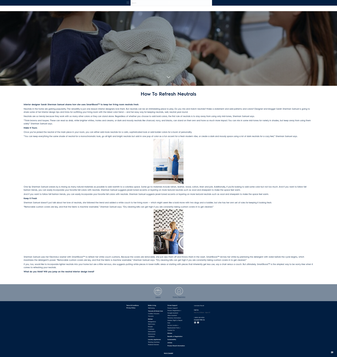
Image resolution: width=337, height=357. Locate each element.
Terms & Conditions (132, 305)
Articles (169, 342)
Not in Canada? (168, 353)
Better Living (152, 305)
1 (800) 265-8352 (199, 317)
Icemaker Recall (199, 305)
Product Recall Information (176, 346)
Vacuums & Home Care (155, 311)
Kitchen (169, 333)
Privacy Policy (130, 308)
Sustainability (171, 339)
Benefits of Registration (174, 336)
